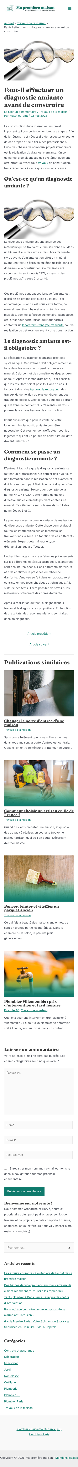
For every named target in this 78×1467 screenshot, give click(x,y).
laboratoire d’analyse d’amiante (43, 325)
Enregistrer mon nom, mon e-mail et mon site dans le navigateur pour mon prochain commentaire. (37, 1174)
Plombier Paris (13, 1401)
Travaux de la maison (53, 111)
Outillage (10, 1382)
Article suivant (39, 644)
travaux (43, 162)
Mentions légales (66, 1457)
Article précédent (39, 634)
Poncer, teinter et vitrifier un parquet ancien (31, 908)
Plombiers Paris (39, 1434)
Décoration (11, 1356)
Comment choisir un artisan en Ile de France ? (39, 812)
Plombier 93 (11, 1010)
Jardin (8, 1369)
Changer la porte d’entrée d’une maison (34, 723)
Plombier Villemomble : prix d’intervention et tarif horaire (32, 1003)
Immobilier (11, 1363)
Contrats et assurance (19, 1350)
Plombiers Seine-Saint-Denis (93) (39, 1429)
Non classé (11, 1376)
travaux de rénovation (44, 389)
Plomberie (10, 1388)
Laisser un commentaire (20, 111)
